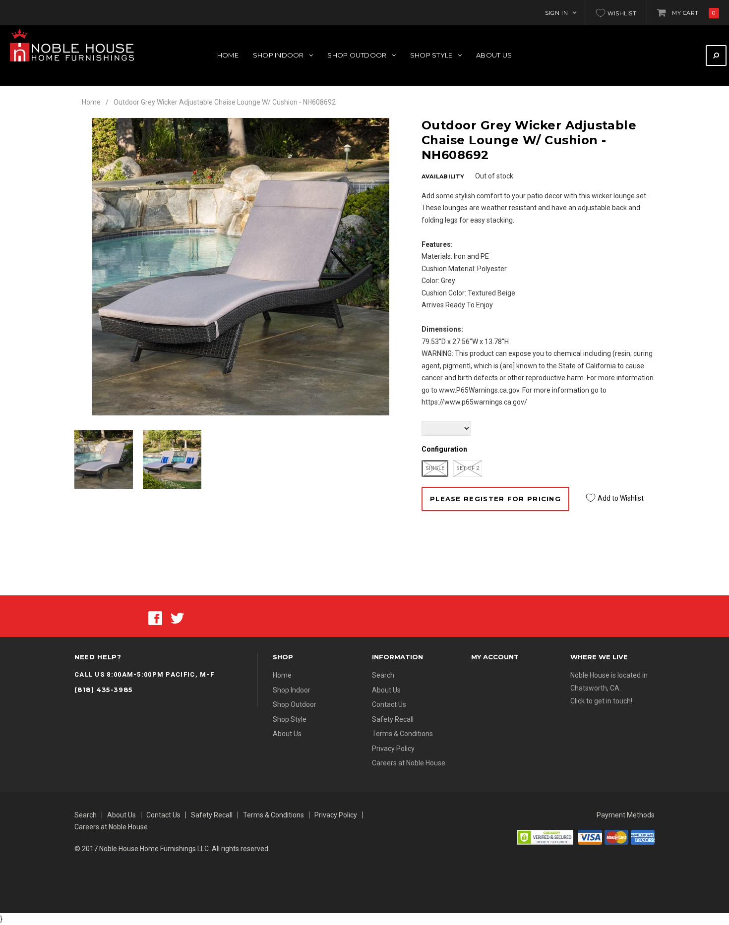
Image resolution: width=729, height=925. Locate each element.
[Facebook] (155, 617)
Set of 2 (467, 468)
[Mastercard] (616, 837)
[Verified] (545, 837)
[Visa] (590, 837)
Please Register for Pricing (495, 499)
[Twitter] (177, 617)
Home (91, 102)
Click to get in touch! (601, 701)
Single (434, 468)
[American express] (643, 837)
